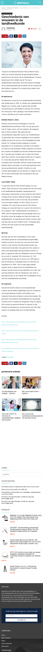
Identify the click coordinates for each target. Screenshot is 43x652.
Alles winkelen (6, 638)
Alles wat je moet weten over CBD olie (14, 489)
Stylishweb (10, 28)
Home (4, 8)
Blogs (3, 640)
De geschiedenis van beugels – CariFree (9, 392)
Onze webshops (7, 643)
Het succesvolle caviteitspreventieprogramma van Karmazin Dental (32, 416)
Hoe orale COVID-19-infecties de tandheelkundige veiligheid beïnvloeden (11, 417)
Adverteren (5, 646)
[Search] (40, 2)
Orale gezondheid (12, 8)
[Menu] (2, 2)
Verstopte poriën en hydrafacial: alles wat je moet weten (20, 487)
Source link (9, 357)
